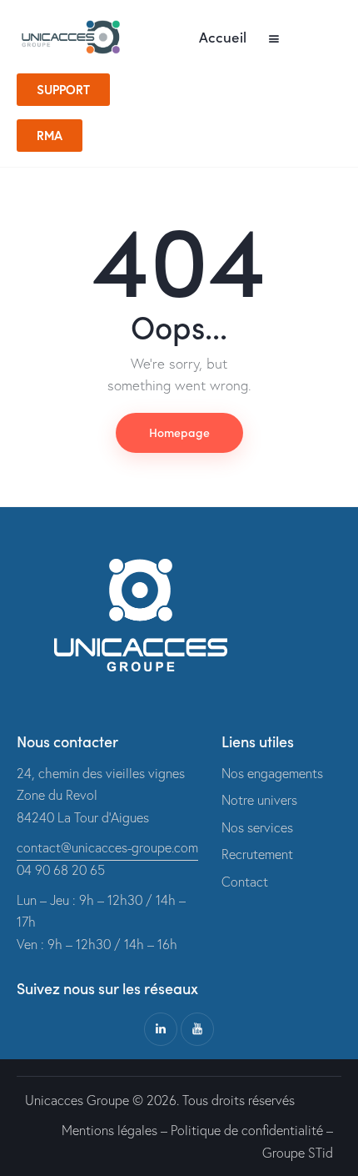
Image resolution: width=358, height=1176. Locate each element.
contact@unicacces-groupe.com (107, 847)
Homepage (179, 432)
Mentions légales (109, 1130)
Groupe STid (297, 1152)
